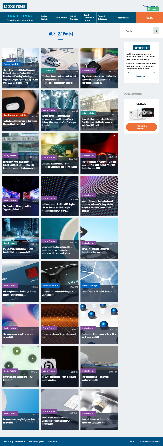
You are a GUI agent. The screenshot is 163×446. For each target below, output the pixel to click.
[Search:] (138, 30)
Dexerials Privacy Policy (36, 441)
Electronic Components (74, 17)
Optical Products (61, 17)
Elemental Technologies (102, 17)
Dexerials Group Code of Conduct (14, 441)
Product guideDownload (140, 127)
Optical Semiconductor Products (89, 17)
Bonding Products (44, 17)
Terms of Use (52, 441)
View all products (141, 76)
